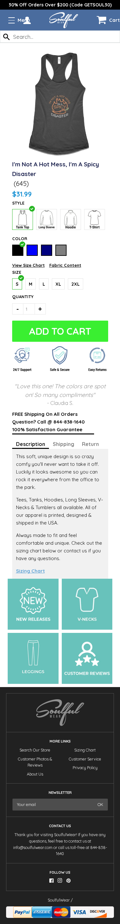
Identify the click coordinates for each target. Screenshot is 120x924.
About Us (35, 774)
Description (30, 444)
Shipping (63, 444)
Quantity (19, 296)
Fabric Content (65, 265)
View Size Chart (28, 265)
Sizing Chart (30, 571)
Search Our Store (35, 750)
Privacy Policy (85, 767)
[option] (60, 4)
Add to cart (60, 331)
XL (58, 284)
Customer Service (85, 759)
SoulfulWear (59, 900)
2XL (75, 284)
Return (90, 444)
